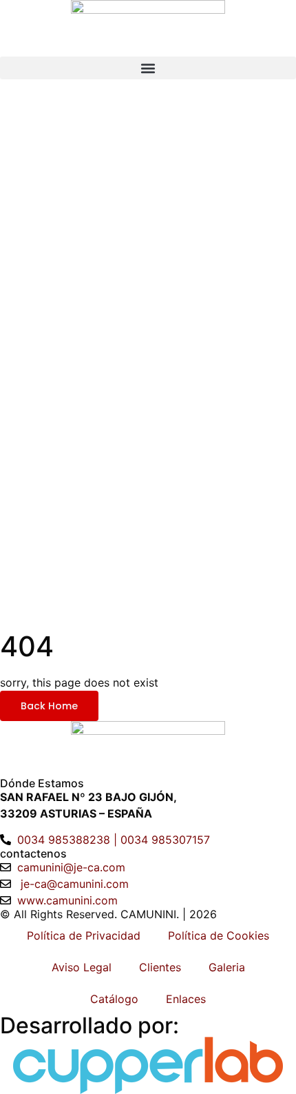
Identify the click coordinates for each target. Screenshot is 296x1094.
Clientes (160, 967)
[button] (148, 68)
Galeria (227, 967)
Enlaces (186, 999)
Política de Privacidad (83, 935)
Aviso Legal (82, 967)
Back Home (49, 706)
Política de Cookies (218, 935)
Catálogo (114, 999)
